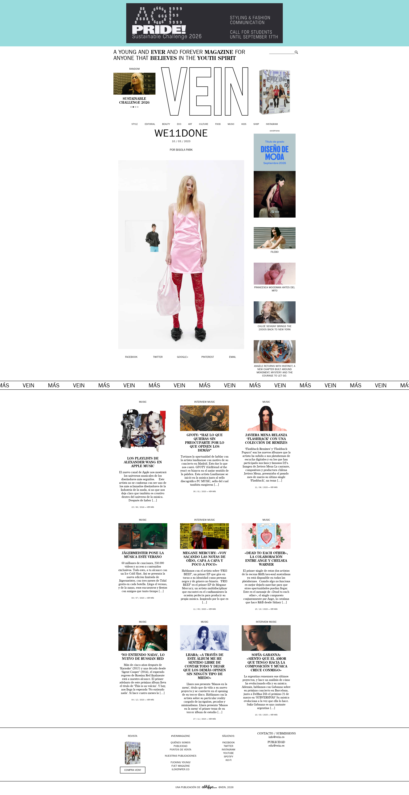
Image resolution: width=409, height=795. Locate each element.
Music (231, 124)
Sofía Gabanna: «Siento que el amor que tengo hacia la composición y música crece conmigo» (266, 663)
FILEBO (275, 252)
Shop (256, 124)
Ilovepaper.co (180, 769)
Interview (200, 402)
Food (218, 124)
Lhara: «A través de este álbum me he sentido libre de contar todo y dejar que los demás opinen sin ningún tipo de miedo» (204, 667)
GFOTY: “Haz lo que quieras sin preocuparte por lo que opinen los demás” (204, 443)
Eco (179, 124)
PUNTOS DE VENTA (180, 750)
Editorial (150, 124)
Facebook (228, 743)
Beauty (166, 124)
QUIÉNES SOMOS (180, 743)
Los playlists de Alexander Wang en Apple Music (143, 462)
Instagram (272, 124)
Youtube (228, 753)
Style (134, 124)
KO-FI (229, 760)
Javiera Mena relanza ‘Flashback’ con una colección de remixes (266, 439)
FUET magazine (180, 766)
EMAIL (232, 357)
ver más (150, 507)
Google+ (6, 793)
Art (190, 124)
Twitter (228, 746)
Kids (243, 124)
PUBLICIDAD (180, 746)
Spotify (228, 757)
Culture (203, 124)
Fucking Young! (181, 762)
